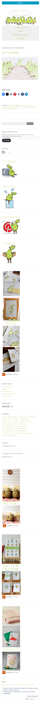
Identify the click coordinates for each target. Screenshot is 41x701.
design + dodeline (12, 417)
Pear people (8, 108)
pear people (11, 105)
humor (15, 107)
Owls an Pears (23, 424)
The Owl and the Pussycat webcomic (22, 433)
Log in (13, 685)
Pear (3, 108)
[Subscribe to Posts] (3, 153)
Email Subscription (9, 132)
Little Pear (14, 424)
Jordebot (16, 421)
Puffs (4, 389)
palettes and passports (8, 426)
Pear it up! (6, 140)
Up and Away (6, 396)
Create (4, 417)
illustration (21, 107)
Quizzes (20, 31)
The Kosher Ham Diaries (8, 431)
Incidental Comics (7, 421)
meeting (26, 107)
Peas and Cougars (21, 426)
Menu (20, 3)
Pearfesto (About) (20, 27)
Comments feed (30, 685)
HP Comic (16, 419)
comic (20, 105)
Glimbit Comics (32, 417)
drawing (11, 107)
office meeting (33, 107)
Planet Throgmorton (7, 428)
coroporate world (27, 105)
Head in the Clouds (7, 419)
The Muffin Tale (6, 433)
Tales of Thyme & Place (21, 428)
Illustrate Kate (25, 419)
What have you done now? (9, 435)
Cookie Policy (6, 693)
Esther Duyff (22, 417)
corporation (5, 107)
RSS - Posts (8, 153)
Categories (20, 38)
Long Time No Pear (8, 387)
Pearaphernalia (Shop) (20, 35)
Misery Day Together (9, 394)
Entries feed (20, 685)
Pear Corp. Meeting (10, 53)
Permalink (15, 108)
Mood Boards (7, 391)
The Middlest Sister (22, 431)
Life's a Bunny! (6, 424)
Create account (6, 685)
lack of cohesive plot (26, 421)
